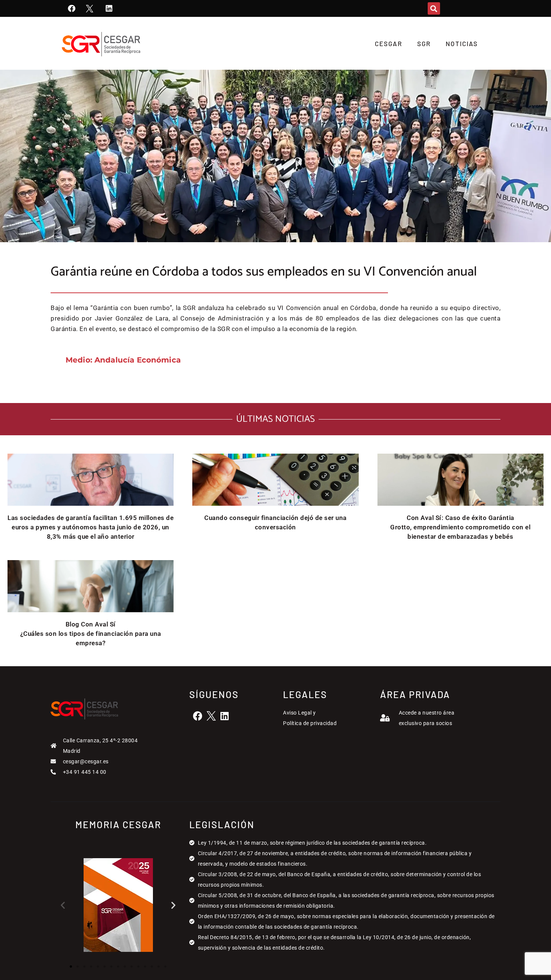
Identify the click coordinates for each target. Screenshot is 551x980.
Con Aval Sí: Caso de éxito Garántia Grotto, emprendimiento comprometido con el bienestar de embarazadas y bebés (460, 527)
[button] (434, 8)
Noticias (462, 43)
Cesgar (388, 43)
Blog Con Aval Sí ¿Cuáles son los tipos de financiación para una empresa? (90, 633)
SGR (424, 43)
